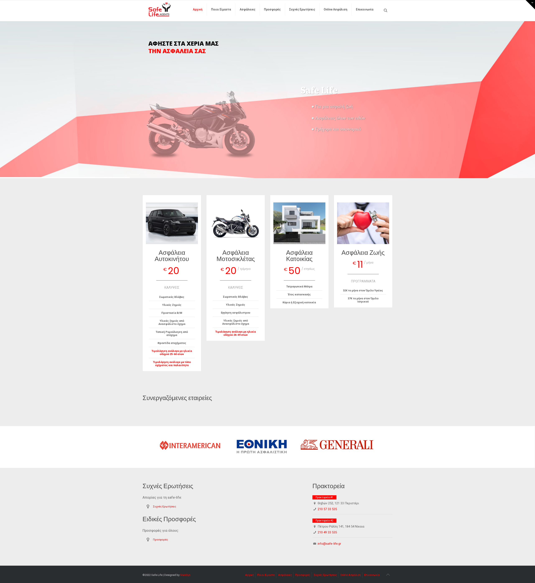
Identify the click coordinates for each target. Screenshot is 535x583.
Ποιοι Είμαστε (266, 575)
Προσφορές (160, 539)
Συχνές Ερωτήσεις (164, 506)
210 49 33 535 (327, 532)
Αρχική (249, 575)
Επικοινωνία (372, 575)
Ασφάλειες (285, 575)
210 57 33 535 (327, 509)
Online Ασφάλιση (350, 575)
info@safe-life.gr (329, 544)
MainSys (185, 575)
